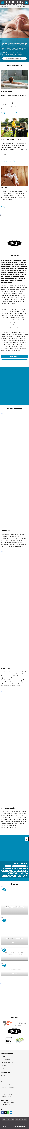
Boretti (3, 1079)
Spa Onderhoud (6, 1059)
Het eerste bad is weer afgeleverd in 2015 (14, 953)
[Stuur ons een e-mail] (5, 1112)
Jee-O (3, 1076)
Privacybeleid (24, 1124)
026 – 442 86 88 (7, 1100)
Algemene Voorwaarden (14, 1122)
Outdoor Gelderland (14, 938)
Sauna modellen (6, 1085)
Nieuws (3, 1065)
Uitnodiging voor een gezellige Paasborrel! (14, 907)
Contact (3, 1068)
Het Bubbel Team (14, 969)
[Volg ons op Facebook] (2, 1112)
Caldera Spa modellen (8, 1087)
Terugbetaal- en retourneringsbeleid (11, 1124)
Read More (14, 911)
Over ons (4, 1056)
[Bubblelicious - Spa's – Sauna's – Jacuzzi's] (14, 3)
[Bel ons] (8, 1112)
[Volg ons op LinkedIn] (11, 1112)
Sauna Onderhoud (7, 1062)
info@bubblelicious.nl (14, 6)
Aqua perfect (5, 1082)
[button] (2, 2)
